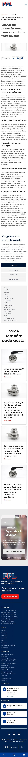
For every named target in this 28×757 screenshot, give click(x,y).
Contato (3, 638)
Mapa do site (5, 648)
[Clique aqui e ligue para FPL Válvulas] (4, 755)
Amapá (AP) (14, 274)
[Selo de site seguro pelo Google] (14, 747)
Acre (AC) (14, 265)
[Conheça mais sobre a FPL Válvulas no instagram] (22, 58)
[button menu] (26, 4)
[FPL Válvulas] (7, 4)
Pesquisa (4, 643)
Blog (12, 15)
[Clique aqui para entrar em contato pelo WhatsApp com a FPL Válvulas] (24, 755)
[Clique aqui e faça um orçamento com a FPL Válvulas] (14, 755)
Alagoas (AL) (13, 270)
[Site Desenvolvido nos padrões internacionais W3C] (5, 747)
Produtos (4, 635)
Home (6, 15)
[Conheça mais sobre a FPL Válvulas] (19, 734)
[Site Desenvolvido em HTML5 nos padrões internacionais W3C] (7, 747)
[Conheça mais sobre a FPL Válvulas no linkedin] (13, 58)
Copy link (7, 58)
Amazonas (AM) (13, 279)
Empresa (4, 633)
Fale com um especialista (14, 551)
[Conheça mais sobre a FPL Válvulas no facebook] (18, 58)
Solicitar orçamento (10, 596)
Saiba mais (7, 377)
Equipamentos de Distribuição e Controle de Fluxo (8, 673)
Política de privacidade (8, 645)
